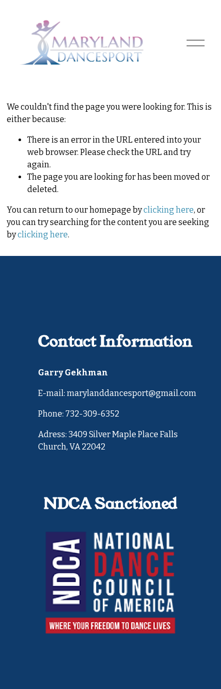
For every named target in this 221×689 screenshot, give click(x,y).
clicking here (168, 210)
